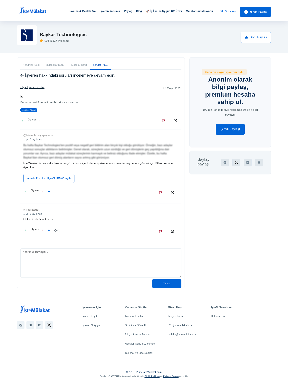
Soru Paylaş (258, 37)
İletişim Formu (176, 316)
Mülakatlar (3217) (55, 64)
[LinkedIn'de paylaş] (248, 162)
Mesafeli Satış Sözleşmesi (140, 343)
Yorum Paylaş (258, 11)
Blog (139, 11)
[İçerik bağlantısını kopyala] (176, 121)
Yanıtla (166, 283)
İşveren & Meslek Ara (83, 11)
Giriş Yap (230, 11)
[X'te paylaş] (236, 162)
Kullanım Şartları (171, 376)
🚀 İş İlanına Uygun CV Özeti (164, 11)
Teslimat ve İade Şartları (139, 352)
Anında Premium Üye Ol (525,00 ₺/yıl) (49, 178)
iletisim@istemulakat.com (182, 334)
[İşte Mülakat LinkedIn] (30, 325)
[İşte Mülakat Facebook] (20, 325)
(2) (58, 230)
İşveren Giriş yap (91, 325)
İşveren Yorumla (110, 11)
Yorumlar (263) (31, 64)
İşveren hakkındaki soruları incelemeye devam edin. (69, 75)
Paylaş (128, 11)
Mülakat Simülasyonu (199, 11)
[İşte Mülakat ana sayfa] (32, 10)
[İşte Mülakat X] (49, 325)
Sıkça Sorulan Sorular (137, 334)
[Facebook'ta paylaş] (225, 162)
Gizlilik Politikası (152, 376)
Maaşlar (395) (79, 64)
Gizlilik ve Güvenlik (136, 325)
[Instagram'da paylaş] (259, 162)
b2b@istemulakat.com (180, 325)
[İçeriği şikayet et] (164, 121)
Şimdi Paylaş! (230, 129)
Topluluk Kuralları (134, 316)
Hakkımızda (218, 316)
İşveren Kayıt (89, 316)
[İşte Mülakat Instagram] (39, 325)
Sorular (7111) (100, 64)
